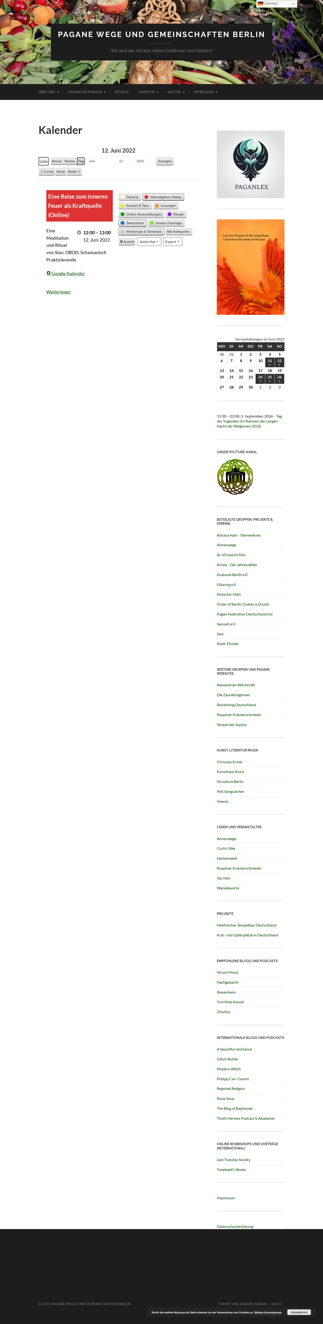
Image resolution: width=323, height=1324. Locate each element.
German (270, 3)
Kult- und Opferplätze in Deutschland (247, 935)
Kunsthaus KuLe (230, 771)
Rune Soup (225, 1098)
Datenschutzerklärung (235, 1226)
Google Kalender (68, 273)
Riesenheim (226, 992)
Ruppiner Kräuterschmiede (239, 714)
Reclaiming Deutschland (236, 704)
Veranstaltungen (85, 92)
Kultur (174, 92)
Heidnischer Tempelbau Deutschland (246, 925)
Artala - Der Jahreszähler (237, 564)
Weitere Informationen (268, 1312)
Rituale (122, 92)
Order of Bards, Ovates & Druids (243, 604)
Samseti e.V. (226, 624)
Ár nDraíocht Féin (231, 554)
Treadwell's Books (231, 1169)
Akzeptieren (299, 1312)
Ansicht (127, 243)
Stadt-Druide (227, 643)
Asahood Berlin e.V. (232, 574)
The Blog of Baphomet (235, 1108)
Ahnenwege (226, 544)
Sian (220, 634)
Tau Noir (224, 878)
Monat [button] (56, 161)
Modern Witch (229, 1069)
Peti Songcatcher (230, 791)
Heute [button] (60, 171)
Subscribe (147, 241)
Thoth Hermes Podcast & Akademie (246, 1118)
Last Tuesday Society (233, 1159)
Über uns (47, 92)
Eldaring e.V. (226, 584)
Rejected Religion (231, 1088)
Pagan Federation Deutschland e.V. (245, 614)
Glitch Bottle (227, 1059)
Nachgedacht (227, 982)
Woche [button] (70, 161)
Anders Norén (253, 1304)
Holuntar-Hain (229, 594)
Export (170, 241)
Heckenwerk (227, 858)
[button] (129, 197)
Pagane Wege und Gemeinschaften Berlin (161, 34)
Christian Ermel (229, 762)
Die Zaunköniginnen (233, 694)
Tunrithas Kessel (230, 1001)
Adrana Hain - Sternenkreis (239, 535)
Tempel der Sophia (231, 724)
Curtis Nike (226, 848)
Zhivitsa (223, 1011)
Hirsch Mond (227, 972)
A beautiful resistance (234, 1049)
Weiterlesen (58, 292)
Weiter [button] (72, 171)
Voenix (222, 801)
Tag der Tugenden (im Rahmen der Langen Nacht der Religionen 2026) (249, 421)
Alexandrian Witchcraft (236, 685)
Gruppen (147, 92)
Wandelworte (228, 888)
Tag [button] (81, 161)
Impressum (204, 92)
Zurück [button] (49, 171)
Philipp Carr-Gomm (233, 1078)
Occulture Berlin (230, 781)
